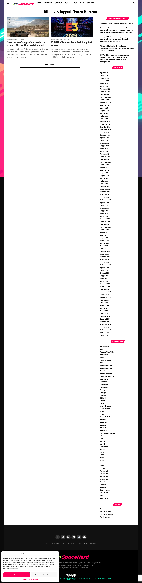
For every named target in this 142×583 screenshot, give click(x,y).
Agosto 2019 (104, 300)
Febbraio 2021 (105, 251)
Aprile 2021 (104, 246)
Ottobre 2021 (104, 230)
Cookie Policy (26, 579)
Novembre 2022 (105, 195)
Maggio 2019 (104, 308)
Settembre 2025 (105, 103)
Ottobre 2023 (104, 165)
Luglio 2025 (104, 108)
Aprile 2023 (104, 181)
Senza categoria (105, 490)
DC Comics (103, 398)
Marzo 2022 (104, 216)
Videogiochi (48, 3)
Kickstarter (104, 430)
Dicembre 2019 (105, 289)
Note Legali (34, 579)
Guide (102, 412)
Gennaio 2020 (105, 287)
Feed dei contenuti (106, 512)
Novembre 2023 (105, 162)
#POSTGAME (104, 347)
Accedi (102, 509)
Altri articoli (49, 65)
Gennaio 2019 (105, 319)
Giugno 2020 (104, 273)
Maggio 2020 (104, 276)
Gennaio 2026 (105, 92)
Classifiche (104, 382)
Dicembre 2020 (105, 257)
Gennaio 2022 (105, 222)
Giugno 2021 (104, 241)
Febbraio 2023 (105, 186)
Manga (102, 441)
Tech (75, 3)
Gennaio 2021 (105, 254)
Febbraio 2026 (105, 89)
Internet (103, 420)
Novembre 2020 (105, 259)
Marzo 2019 (104, 314)
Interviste (103, 422)
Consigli (103, 390)
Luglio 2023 (104, 173)
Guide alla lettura (106, 417)
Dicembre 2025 (105, 94)
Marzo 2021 (104, 249)
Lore (101, 439)
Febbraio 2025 (105, 122)
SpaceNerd (90, 3)
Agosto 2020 (104, 268)
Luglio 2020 (104, 270)
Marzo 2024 (104, 151)
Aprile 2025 (104, 116)
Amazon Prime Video (107, 352)
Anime (102, 357)
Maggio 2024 (104, 146)
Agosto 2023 (104, 170)
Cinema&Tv (58, 3)
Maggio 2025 (104, 113)
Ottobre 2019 (104, 295)
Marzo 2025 (104, 119)
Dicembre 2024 (105, 127)
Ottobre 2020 (104, 262)
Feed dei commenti (106, 514)
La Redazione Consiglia (108, 433)
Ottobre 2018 (104, 327)
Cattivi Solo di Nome (107, 376)
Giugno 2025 (104, 111)
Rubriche (103, 482)
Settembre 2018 (105, 330)
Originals (103, 468)
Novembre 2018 (105, 324)
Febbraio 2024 (105, 154)
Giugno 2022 (104, 208)
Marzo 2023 (104, 184)
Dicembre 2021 (105, 224)
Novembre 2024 (105, 130)
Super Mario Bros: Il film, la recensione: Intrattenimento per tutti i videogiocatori (113, 59)
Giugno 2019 (104, 305)
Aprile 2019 (104, 311)
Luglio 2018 (104, 335)
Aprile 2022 (104, 214)
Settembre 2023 (105, 168)
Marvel (102, 444)
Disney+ (103, 401)
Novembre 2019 (105, 292)
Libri (101, 436)
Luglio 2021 (104, 238)
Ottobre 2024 (104, 132)
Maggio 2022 (104, 211)
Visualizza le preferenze (44, 575)
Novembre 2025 (105, 97)
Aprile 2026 (104, 84)
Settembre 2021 (105, 232)
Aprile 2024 (104, 149)
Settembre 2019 (105, 297)
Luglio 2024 (104, 140)
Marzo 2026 (104, 86)
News (102, 452)
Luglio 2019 (104, 303)
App (101, 363)
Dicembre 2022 (105, 192)
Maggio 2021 (104, 243)
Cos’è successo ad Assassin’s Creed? (120, 23)
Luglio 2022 (104, 205)
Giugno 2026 (104, 78)
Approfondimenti (106, 366)
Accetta (16, 575)
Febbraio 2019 (105, 316)
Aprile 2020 (104, 278)
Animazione (104, 355)
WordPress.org (105, 517)
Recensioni (104, 471)
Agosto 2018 (104, 333)
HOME (39, 3)
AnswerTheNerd (105, 360)
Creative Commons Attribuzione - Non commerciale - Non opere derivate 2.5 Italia (83, 578)
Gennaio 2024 (105, 157)
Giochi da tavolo (105, 406)
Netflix (102, 449)
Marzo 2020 (104, 281)
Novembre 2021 (105, 227)
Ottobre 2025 (104, 100)
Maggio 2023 (104, 178)
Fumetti (67, 3)
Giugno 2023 (104, 176)
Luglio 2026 (104, 76)
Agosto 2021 (104, 235)
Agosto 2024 (104, 138)
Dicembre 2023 (105, 159)
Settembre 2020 (105, 265)
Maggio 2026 (104, 81)
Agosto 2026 (104, 73)
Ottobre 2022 (104, 197)
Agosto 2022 (104, 203)
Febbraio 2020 (105, 284)
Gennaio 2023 (105, 189)
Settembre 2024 (105, 135)
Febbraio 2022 (105, 219)
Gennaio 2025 (105, 124)
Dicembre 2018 (105, 322)
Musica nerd (104, 447)
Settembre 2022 (105, 200)
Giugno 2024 (104, 143)
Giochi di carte (105, 409)
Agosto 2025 (104, 105)
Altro (82, 3)
